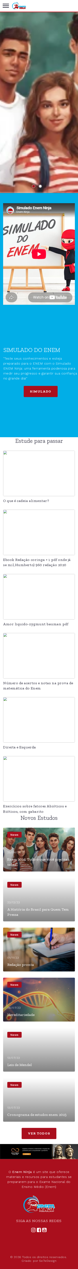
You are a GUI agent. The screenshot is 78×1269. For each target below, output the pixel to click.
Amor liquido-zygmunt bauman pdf (35, 624)
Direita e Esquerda (19, 747)
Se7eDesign (47, 1260)
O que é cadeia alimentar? (26, 500)
